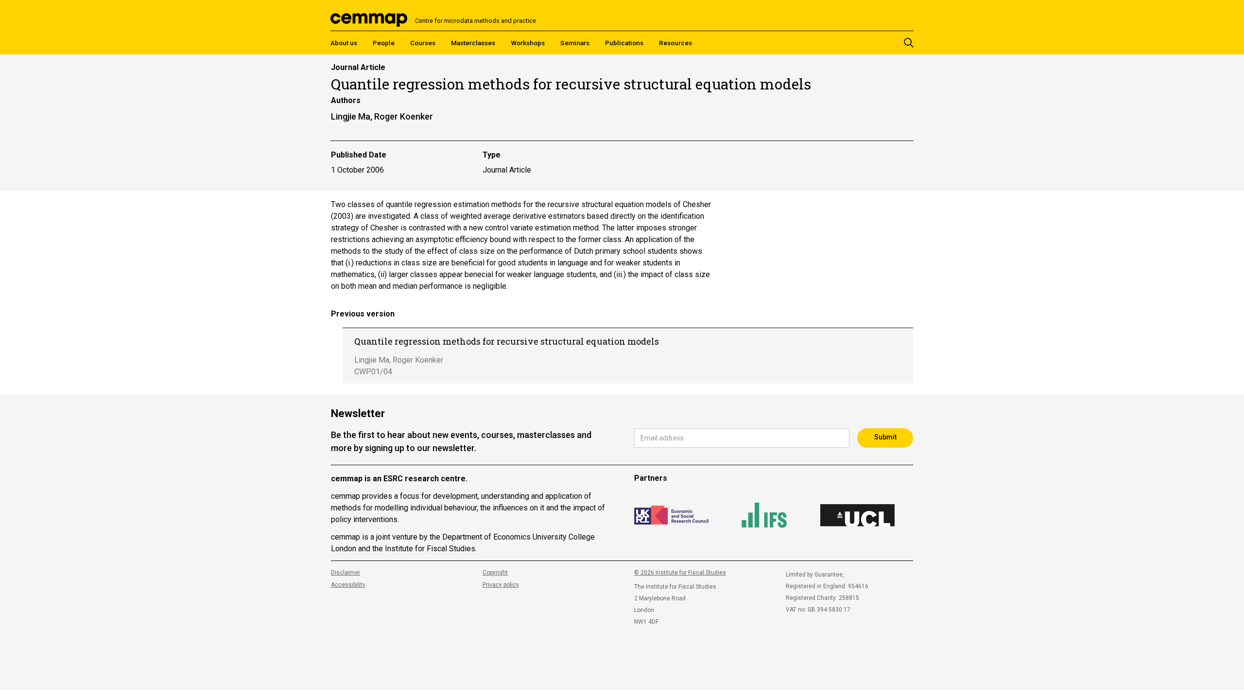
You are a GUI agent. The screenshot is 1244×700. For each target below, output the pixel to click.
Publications (624, 43)
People (384, 43)
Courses (422, 43)
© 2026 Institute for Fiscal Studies (680, 572)
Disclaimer (345, 572)
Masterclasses (473, 43)
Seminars (574, 43)
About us (343, 43)
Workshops (528, 43)
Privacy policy (501, 584)
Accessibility (348, 584)
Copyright (495, 572)
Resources (675, 43)
